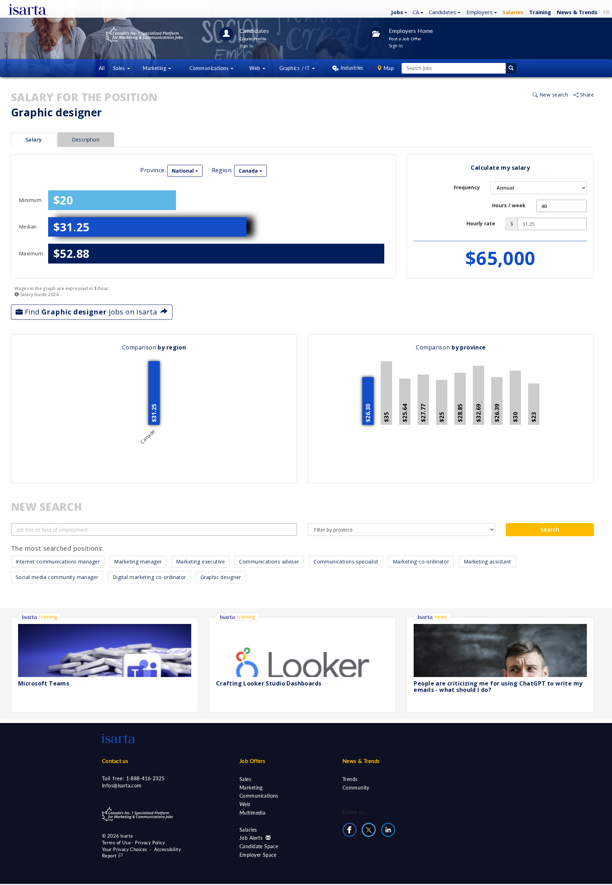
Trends (350, 779)
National (183, 170)
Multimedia (252, 813)
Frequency (467, 187)
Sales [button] (119, 68)
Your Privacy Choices (124, 849)
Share (586, 94)
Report (110, 855)
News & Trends (361, 761)
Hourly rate (480, 223)
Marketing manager (138, 561)
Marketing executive (200, 561)
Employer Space (258, 855)
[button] (398, 11)
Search (549, 529)
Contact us (115, 761)
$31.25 (71, 227)
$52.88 (71, 253)
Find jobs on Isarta (91, 312)
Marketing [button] (155, 68)
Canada (249, 170)
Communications (258, 796)
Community (355, 788)
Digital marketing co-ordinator (149, 577)
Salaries (248, 830)
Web (244, 804)
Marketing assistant (487, 561)
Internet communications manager (58, 561)
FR (606, 12)
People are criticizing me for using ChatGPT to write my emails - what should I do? (498, 686)
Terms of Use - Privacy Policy (133, 842)
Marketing (251, 788)
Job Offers (252, 761)
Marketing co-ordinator (421, 561)
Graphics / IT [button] (295, 68)
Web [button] (255, 68)
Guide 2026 (39, 294)
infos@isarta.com (122, 785)
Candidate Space (258, 846)
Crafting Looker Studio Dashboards (269, 683)
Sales (245, 779)
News (577, 12)
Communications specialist (346, 561)
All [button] (101, 68)
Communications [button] (209, 68)
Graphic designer (220, 577)
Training (540, 12)
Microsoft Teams (43, 683)
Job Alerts (251, 838)
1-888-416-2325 (145, 778)
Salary (34, 139)
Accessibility (167, 849)
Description (86, 139)
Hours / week (509, 205)
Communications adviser (269, 561)
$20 (63, 200)
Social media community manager (57, 577)
